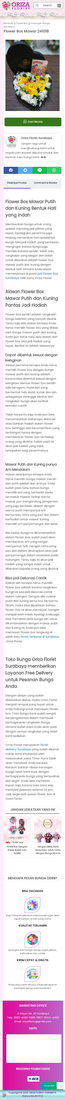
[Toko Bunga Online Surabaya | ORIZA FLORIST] (17, 5)
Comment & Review (45, 182)
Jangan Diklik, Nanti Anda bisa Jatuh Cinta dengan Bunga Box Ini (47, 850)
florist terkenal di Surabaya (40, 637)
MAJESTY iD (37, 1096)
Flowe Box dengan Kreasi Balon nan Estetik (17, 850)
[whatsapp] (54, 170)
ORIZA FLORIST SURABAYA (42, 1092)
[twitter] (25, 170)
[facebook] (11, 170)
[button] (32, 104)
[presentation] (7, 73)
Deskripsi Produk (17, 182)
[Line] (39, 170)
